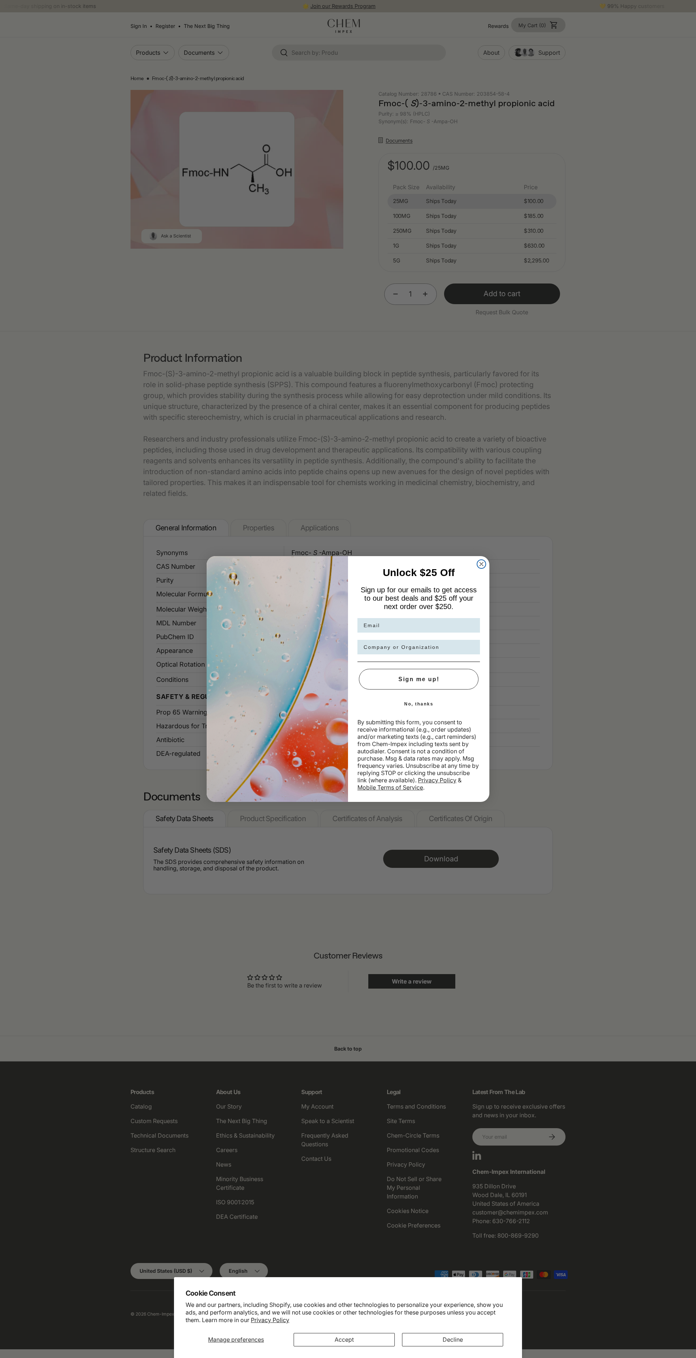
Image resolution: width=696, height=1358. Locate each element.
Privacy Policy (270, 1320)
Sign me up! (418, 679)
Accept (344, 1339)
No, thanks (419, 704)
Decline (453, 1339)
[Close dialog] (481, 564)
